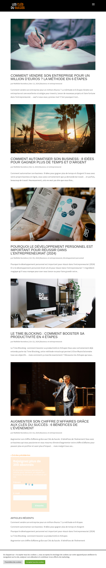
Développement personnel (73, 258)
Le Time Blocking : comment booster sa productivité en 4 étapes (47, 335)
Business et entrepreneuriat (51, 83)
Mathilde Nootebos (21, 83)
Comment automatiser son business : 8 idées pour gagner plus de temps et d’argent (52, 160)
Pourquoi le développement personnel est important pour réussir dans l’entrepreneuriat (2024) (52, 250)
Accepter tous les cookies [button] (35, 562)
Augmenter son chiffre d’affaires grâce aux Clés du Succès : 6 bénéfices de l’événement (50, 424)
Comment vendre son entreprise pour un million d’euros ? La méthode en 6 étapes (50, 77)
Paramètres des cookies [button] (13, 562)
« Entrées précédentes (20, 455)
